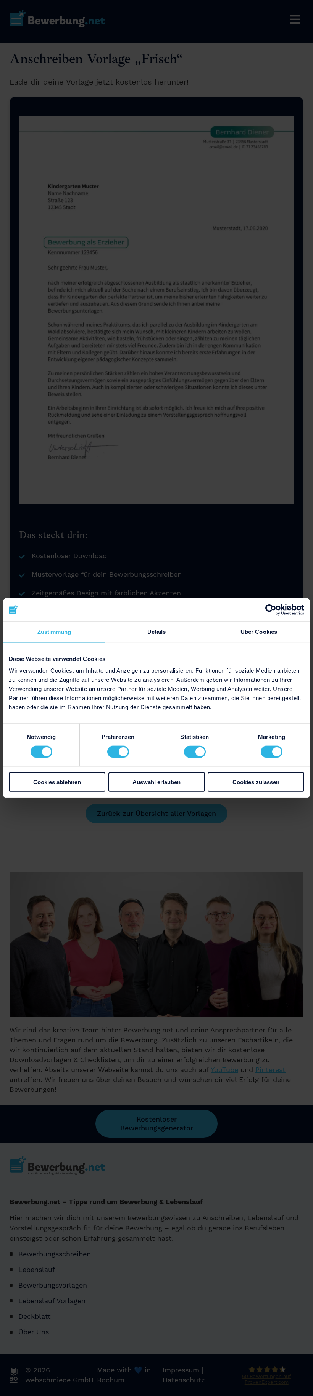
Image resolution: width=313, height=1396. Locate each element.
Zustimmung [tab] (54, 631)
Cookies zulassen (255, 782)
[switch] (118, 751)
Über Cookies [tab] (258, 631)
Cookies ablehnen (57, 782)
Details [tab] (156, 631)
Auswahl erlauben (156, 782)
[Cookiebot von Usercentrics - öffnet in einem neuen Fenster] (270, 609)
